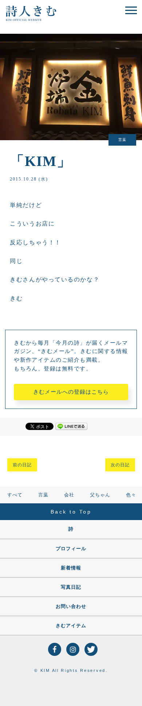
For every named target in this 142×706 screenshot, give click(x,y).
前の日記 (22, 464)
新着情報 (71, 568)
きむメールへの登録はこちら (71, 392)
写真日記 (71, 587)
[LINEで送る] (71, 426)
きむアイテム (71, 625)
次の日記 (120, 464)
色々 (131, 495)
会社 (69, 495)
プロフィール (71, 548)
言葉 (43, 495)
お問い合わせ (71, 606)
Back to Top (71, 512)
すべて (15, 495)
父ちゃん (100, 495)
